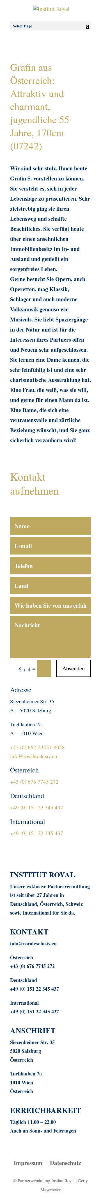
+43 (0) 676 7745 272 (34, 781)
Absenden (73, 668)
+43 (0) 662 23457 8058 (37, 747)
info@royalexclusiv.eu (33, 756)
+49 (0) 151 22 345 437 (36, 807)
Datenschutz (65, 1163)
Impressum (28, 1163)
